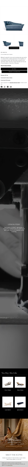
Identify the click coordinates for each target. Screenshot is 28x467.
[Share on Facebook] (1, 86)
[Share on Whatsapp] (4, 86)
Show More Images (14, 47)
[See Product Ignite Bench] (20, 402)
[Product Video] (14, 434)
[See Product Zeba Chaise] (20, 382)
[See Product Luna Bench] (7, 402)
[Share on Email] (11, 86)
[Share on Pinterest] (8, 86)
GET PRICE (14, 68)
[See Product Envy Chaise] (7, 382)
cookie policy (9, 465)
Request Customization (14, 71)
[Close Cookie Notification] (26, 463)
